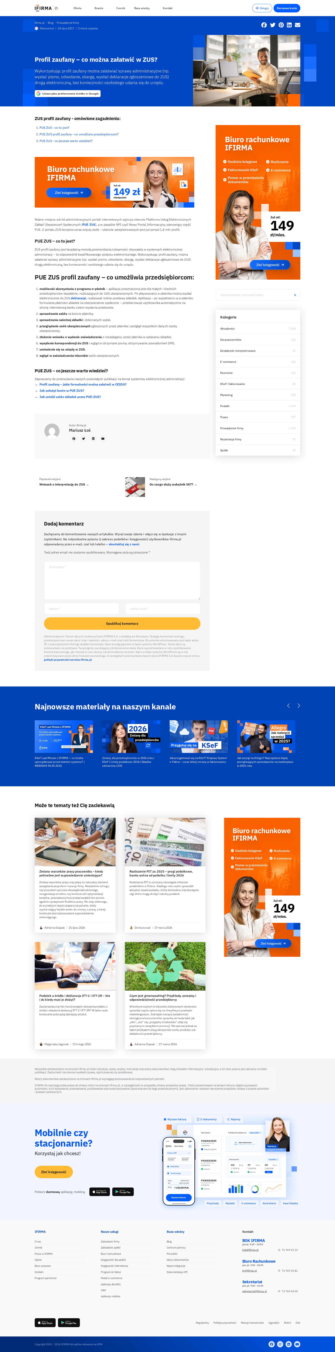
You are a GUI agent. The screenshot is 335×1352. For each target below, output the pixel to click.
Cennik (38, 1247)
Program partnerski (46, 1278)
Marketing (226, 395)
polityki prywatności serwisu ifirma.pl (68, 659)
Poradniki (172, 1253)
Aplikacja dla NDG (111, 1284)
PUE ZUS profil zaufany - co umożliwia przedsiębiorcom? (79, 134)
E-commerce (228, 362)
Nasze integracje (176, 1266)
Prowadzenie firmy (231, 428)
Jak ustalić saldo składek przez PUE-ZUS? (70, 397)
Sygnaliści (274, 1322)
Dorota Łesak (142, 927)
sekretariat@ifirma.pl (254, 1291)
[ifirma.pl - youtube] (297, 1344)
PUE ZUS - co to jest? (54, 128)
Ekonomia (226, 373)
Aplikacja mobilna (110, 1296)
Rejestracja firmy (230, 439)
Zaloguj (264, 8)
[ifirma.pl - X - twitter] (280, 1344)
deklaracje (78, 298)
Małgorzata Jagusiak (56, 1044)
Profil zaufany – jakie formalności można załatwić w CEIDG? (83, 384)
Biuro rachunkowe (111, 1253)
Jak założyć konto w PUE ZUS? (62, 390)
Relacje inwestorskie (252, 1322)
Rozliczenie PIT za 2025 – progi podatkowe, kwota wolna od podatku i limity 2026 (161, 873)
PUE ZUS (88, 224)
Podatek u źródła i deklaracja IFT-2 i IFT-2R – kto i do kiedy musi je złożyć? (74, 997)
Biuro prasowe (43, 1266)
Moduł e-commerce (112, 1278)
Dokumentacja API (177, 1272)
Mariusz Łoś (47, 28)
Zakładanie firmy (110, 1241)
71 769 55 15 (290, 1250)
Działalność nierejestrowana (237, 350)
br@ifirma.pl (249, 1270)
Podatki (225, 406)
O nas (38, 1241)
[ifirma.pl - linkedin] (289, 1344)
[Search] (295, 294)
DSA (298, 1322)
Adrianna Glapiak (54, 927)
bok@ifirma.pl (250, 1250)
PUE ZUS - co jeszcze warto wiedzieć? (66, 141)
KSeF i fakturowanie (232, 384)
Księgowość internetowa (114, 1266)
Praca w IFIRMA (44, 1253)
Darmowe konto (287, 8)
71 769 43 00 (290, 1291)
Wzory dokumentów (178, 1260)
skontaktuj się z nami (124, 544)
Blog (169, 1241)
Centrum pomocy (176, 1247)
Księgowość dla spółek (113, 1260)
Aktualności (227, 328)
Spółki (224, 450)
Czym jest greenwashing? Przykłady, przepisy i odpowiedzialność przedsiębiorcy (163, 997)
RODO (287, 1322)
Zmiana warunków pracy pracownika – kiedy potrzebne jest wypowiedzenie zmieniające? (71, 873)
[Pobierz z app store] (99, 1192)
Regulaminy (202, 1322)
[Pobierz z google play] (123, 1192)
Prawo (224, 417)
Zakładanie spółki (111, 1247)
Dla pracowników (230, 339)
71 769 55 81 (290, 1270)
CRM (103, 1290)
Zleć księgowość (53, 1172)
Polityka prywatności (224, 1322)
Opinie (38, 1260)
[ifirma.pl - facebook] (272, 1344)
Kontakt (39, 1272)
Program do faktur (111, 1272)
